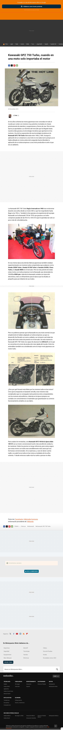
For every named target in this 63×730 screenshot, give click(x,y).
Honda (45, 654)
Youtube (17, 633)
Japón (11, 44)
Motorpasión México (53, 715)
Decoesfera (6, 702)
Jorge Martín (39, 44)
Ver (32, 571)
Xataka (5, 684)
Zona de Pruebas (47, 651)
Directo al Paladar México (42, 716)
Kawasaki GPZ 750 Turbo (44, 526)
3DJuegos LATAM (19, 715)
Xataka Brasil (7, 718)
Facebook (9, 65)
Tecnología (26, 651)
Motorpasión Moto (53, 686)
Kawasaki (31, 526)
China (6, 44)
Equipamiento (7, 654)
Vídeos (45, 648)
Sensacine (28, 684)
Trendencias (7, 700)
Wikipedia (30, 521)
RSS (23, 633)
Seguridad (6, 651)
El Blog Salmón (18, 700)
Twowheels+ (19, 519)
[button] (16, 115)
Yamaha (25, 654)
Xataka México (7, 715)
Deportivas (7, 648)
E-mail (17, 65)
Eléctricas (26, 658)
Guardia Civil (53, 44)
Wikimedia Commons (31, 519)
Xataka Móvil (7, 686)
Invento (22, 44)
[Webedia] (8, 676)
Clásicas (23, 526)
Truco (32, 44)
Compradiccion (7, 705)
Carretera (61, 44)
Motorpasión (52, 684)
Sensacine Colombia (31, 718)
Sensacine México (30, 715)
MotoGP (25, 648)
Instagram (20, 633)
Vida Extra (17, 686)
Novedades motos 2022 (49, 658)
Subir (55, 676)
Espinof (28, 686)
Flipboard (14, 65)
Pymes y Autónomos (20, 702)
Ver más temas (8, 662)
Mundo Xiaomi (7, 693)
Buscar (57, 669)
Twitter (12, 65)
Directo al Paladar (42, 684)
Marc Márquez (8, 658)
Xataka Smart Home (8, 691)
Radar (16, 44)
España (46, 44)
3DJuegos (17, 684)
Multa (27, 44)
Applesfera (6, 688)
